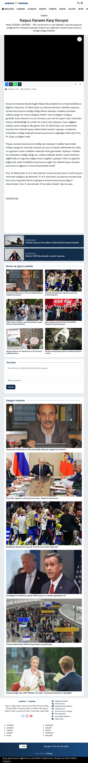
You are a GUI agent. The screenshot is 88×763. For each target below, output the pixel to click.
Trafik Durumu (60, 709)
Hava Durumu (60, 704)
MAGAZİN (48, 736)
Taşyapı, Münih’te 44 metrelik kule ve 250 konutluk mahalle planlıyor (24, 352)
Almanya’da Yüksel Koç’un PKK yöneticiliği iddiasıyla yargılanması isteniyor (24, 294)
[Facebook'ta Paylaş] (6, 84)
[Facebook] (23, 716)
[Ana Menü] (82, 3)
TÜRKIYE (10, 730)
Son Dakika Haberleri (62, 716)
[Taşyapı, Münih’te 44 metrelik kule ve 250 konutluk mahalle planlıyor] (24, 339)
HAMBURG (49, 725)
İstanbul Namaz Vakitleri (63, 706)
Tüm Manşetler (60, 714)
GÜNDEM (21, 9)
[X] (27, 716)
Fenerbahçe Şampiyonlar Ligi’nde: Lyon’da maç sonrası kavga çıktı (61, 294)
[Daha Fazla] (20, 84)
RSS (24, 746)
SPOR (80, 9)
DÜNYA (62, 9)
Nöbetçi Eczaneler (61, 701)
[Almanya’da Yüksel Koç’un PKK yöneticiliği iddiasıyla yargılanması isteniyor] (24, 280)
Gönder (11, 387)
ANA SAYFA (9, 9)
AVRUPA (42, 9)
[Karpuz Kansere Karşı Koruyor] (44, 58)
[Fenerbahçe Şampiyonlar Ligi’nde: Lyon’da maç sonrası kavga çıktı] (63, 280)
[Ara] (78, 3)
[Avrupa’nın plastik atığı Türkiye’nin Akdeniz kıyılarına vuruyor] (63, 339)
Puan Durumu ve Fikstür (63, 711)
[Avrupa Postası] (16, 3)
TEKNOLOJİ (49, 733)
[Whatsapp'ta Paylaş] (15, 84)
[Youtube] (31, 716)
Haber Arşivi (59, 719)
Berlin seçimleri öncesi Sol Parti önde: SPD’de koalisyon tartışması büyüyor (60, 323)
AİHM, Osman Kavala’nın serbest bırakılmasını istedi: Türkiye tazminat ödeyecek (24, 323)
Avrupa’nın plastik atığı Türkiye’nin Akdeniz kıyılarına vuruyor (63, 352)
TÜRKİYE (52, 9)
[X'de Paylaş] (11, 84)
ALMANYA (32, 9)
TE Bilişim (49, 754)
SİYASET (10, 733)
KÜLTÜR (72, 9)
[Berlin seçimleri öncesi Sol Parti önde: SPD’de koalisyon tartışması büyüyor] (63, 309)
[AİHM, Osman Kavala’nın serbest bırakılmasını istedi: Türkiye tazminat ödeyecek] (24, 309)
